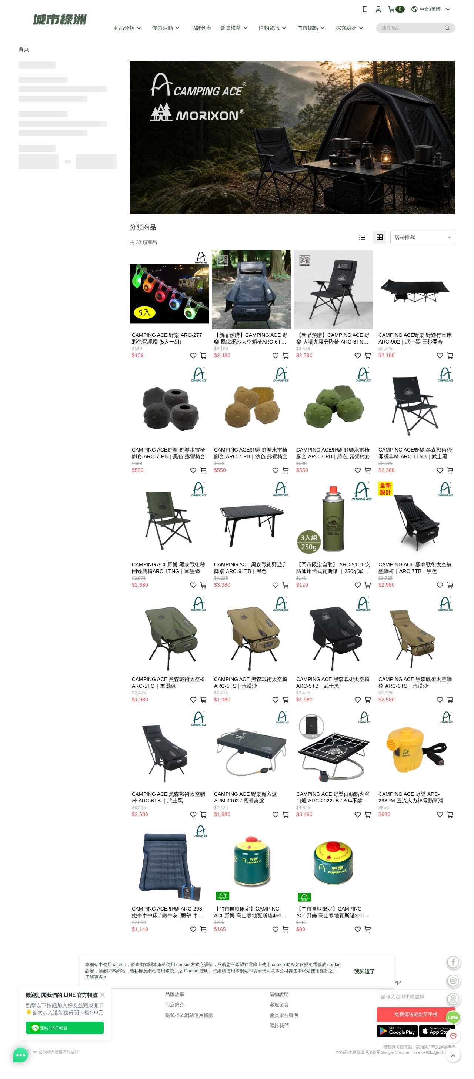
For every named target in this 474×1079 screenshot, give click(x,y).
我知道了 (364, 971)
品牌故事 (174, 994)
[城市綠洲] (60, 19)
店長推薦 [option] (404, 237)
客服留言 (279, 1005)
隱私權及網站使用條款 (189, 1015)
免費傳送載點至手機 (416, 1014)
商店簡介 (174, 1005)
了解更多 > (96, 977)
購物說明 (279, 994)
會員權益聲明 (284, 1015)
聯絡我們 (279, 1025)
